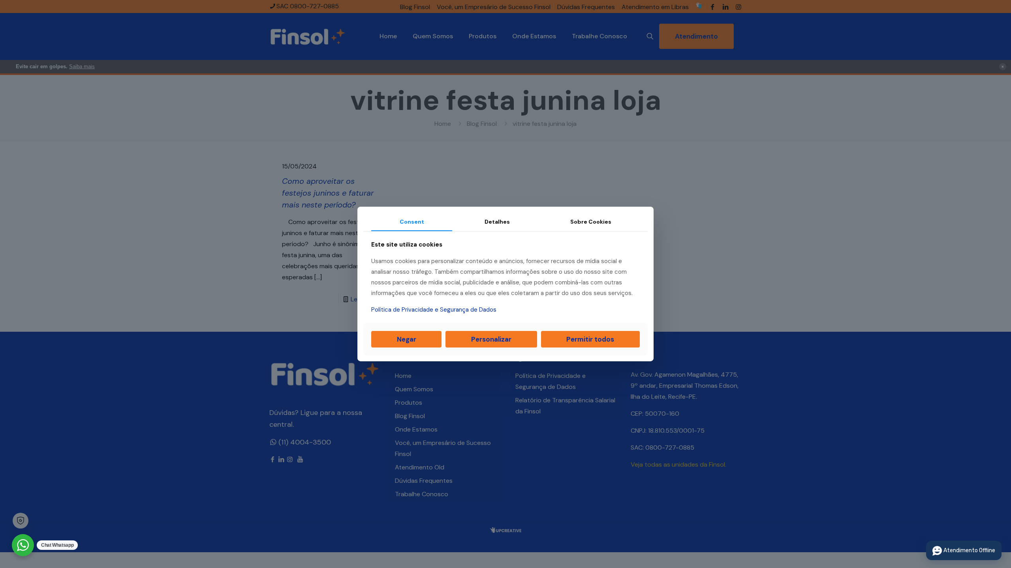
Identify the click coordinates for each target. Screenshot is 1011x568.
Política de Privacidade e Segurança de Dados (433, 310)
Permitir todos (590, 339)
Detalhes (497, 221)
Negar (406, 339)
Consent (412, 221)
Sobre (590, 221)
